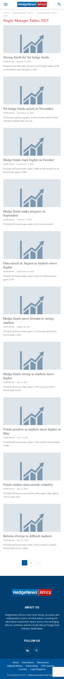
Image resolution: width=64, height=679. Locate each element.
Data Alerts (28, 662)
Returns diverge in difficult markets (27, 536)
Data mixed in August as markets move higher (30, 265)
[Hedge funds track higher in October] (32, 142)
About (15, 662)
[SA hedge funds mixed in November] (32, 90)
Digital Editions (15, 665)
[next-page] (38, 562)
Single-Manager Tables (22, 12)
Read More (37, 628)
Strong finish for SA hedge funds (26, 57)
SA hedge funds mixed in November (28, 108)
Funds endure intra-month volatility (28, 484)
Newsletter (43, 662)
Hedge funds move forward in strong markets (28, 320)
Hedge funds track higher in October (28, 159)
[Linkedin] (27, 650)
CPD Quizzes (47, 665)
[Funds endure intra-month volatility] (32, 466)
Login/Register (37, 669)
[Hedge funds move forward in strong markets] (32, 300)
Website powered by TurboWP (43, 675)
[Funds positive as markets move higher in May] (32, 411)
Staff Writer (9, 61)
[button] (5, 4)
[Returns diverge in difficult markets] (32, 518)
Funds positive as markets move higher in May (32, 431)
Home (6, 12)
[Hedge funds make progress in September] (32, 193)
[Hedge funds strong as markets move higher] (32, 356)
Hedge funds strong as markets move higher (28, 376)
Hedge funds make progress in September (24, 213)
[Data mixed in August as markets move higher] (32, 245)
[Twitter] (36, 650)
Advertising (32, 665)
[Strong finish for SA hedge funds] (32, 39)
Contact (23, 669)
